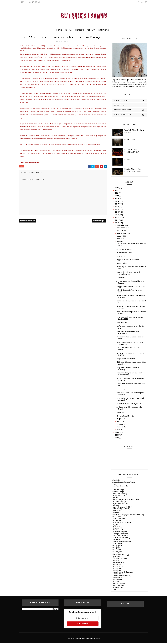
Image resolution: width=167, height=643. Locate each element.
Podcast (91, 30)
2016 (117, 206)
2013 (117, 215)
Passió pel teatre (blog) (120, 534)
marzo (119, 424)
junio (119, 241)
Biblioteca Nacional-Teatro (121, 486)
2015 (117, 209)
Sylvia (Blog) (116, 557)
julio (119, 239)
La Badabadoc (117, 520)
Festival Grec (116, 511)
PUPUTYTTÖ (121, 389)
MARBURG (120, 412)
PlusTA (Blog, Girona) (120, 535)
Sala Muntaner (117, 551)
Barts (114, 484)
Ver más (142, 86)
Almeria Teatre (117, 480)
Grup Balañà (116, 516)
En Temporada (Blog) (119, 501)
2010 (117, 223)
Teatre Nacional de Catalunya (122, 572)
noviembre (121, 228)
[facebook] (138, 2)
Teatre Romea (117, 578)
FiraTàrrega (116, 513)
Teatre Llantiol (117, 568)
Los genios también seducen (126, 358)
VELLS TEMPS (129, 140)
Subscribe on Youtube (122, 110)
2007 (117, 438)
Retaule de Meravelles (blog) (122, 541)
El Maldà (115, 497)
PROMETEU (120, 277)
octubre (120, 230)
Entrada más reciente (27, 221)
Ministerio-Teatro (118, 530)
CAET (114, 488)
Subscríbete (82, 624)
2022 (117, 190)
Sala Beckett (116, 547)
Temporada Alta (117, 587)
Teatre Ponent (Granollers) (121, 576)
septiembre (122, 233)
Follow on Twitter (121, 100)
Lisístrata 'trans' (121, 322)
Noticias (79, 30)
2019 (117, 198)
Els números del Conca (124, 253)
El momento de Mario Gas (125, 416)
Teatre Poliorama (118, 574)
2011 (117, 220)
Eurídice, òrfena (121, 263)
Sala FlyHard (116, 549)
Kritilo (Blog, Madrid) (119, 518)
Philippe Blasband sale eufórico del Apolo (130, 286)
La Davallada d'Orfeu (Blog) (122, 522)
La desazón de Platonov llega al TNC (129, 403)
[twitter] (142, 2)
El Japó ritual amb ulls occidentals (127, 260)
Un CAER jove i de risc (124, 249)
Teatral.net (116, 560)
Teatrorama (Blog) (118, 585)
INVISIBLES (128, 159)
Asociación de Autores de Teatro (123, 482)
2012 (117, 217)
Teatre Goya (116, 564)
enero (119, 429)
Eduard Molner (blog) (119, 493)
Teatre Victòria (117, 580)
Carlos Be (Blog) (118, 490)
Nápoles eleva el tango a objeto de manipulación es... (128, 273)
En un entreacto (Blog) (120, 503)
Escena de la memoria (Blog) (122, 507)
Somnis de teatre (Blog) (120, 555)
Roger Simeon (117, 543)
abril (119, 421)
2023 (117, 188)
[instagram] (146, 2)
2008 (117, 435)
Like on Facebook (121, 105)
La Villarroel (116, 526)
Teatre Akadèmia (118, 562)
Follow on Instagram (122, 114)
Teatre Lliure (116, 570)
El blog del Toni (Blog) (120, 495)
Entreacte (115, 505)
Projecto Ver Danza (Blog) (121, 537)
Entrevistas (103, 30)
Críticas (69, 30)
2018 (117, 201)
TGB (114, 589)
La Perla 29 (116, 524)
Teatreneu (116, 582)
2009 (117, 432)
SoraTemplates (80, 638)
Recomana (116, 539)
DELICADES (120, 256)
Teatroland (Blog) (118, 583)
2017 (117, 204)
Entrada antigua (98, 221)
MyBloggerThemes (93, 638)
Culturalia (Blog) (118, 492)
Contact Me (34, 2)
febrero (120, 427)
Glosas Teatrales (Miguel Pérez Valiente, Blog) (128, 515)
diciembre (121, 225)
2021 (117, 193)
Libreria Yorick (117, 528)
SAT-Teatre (116, 553)
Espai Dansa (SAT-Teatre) (121, 509)
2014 (117, 212)
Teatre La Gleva (117, 566)
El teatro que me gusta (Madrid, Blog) (125, 499)
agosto (120, 236)
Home (23, 2)
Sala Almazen (117, 545)
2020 (117, 196)
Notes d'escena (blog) (119, 532)
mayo (119, 419)
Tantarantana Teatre (119, 558)
